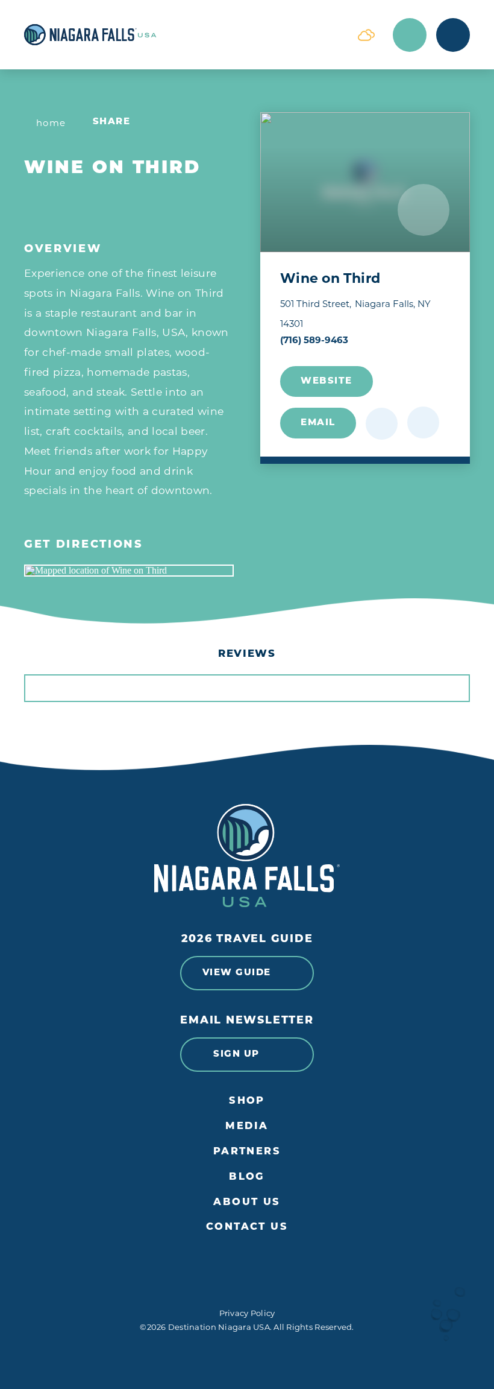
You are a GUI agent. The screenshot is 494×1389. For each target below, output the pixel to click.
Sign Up (236, 1054)
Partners (247, 1152)
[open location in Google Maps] (129, 571)
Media (246, 1126)
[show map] (423, 422)
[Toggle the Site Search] (410, 35)
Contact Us (247, 1227)
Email (318, 423)
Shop (247, 1101)
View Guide (236, 973)
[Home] (182, 34)
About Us (247, 1202)
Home (51, 122)
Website (326, 381)
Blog (247, 1177)
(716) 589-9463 (314, 340)
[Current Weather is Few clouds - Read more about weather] (366, 35)
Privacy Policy (247, 1313)
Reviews (247, 654)
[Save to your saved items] (382, 424)
